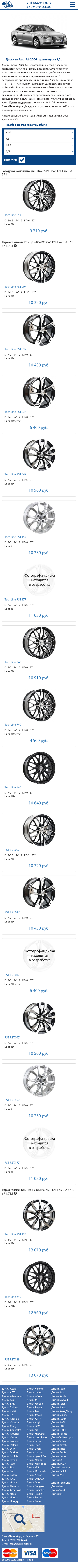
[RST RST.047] (39, 1018)
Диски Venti (58, 1490)
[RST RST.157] (39, 1080)
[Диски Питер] (7, 4)
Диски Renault (35, 1497)
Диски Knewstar (36, 1434)
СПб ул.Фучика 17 (39, 3)
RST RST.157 (12, 1100)
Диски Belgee (10, 1407)
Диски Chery (9, 1426)
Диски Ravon (34, 1494)
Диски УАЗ (57, 1475)
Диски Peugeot (36, 1486)
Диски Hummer (35, 1388)
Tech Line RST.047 (15, 474)
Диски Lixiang (35, 1452)
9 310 (39, 231)
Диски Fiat (8, 1467)
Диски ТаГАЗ (58, 1471)
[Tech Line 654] (39, 195)
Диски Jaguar (34, 1407)
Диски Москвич (60, 1467)
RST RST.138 (12, 1359)
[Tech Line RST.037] (39, 329)
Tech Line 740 (13, 662)
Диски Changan (11, 1422)
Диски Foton (9, 1475)
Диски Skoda (58, 1396)
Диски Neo (57, 1486)
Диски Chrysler (10, 1434)
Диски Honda (10, 1497)
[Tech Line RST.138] (39, 1215)
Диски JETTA (34, 1419)
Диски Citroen (10, 1437)
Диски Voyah (59, 1445)
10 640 (39, 803)
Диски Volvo (58, 1441)
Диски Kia (32, 1430)
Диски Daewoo (11, 1441)
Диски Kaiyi (33, 1422)
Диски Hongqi (10, 1501)
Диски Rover (34, 1501)
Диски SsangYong (61, 1411)
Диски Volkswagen (62, 1437)
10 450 (39, 365)
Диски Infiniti (34, 1396)
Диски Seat (58, 1392)
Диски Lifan (33, 1445)
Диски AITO (9, 1392)
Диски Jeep (33, 1411)
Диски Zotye (58, 1456)
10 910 (39, 678)
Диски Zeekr (58, 1452)
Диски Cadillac (10, 1419)
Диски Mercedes (36, 1464)
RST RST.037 (12, 912)
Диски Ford (8, 1471)
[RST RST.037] (39, 893)
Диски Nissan (34, 1475)
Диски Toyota (59, 1434)
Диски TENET (58, 1430)
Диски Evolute (10, 1456)
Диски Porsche (35, 1490)
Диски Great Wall (12, 1490)
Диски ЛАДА (58, 1464)
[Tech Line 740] (39, 642)
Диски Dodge (10, 1452)
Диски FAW (8, 1464)
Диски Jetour (34, 1415)
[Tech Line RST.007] (39, 267)
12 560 (39, 1313)
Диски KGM (33, 1426)
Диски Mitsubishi (36, 1471)
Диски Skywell (59, 1400)
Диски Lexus (34, 1441)
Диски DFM (8, 1449)
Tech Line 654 (13, 215)
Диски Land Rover (37, 1437)
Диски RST (57, 1494)
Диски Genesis (10, 1486)
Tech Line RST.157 (15, 537)
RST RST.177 (12, 1162)
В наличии (10, 160)
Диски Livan (34, 1449)
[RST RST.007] (39, 830)
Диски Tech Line (60, 1482)
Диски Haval (9, 1494)
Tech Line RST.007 (15, 286)
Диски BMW (9, 1411)
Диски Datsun (10, 1445)
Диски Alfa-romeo (12, 1396)
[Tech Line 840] (39, 1277)
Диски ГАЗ (57, 1460)
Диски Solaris (59, 1403)
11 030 (39, 616)
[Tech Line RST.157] (39, 517)
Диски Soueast (60, 1407)
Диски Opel (33, 1482)
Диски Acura (9, 1388)
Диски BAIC (8, 1403)
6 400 (39, 428)
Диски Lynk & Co (36, 1456)
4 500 (39, 741)
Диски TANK (58, 1426)
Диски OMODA (35, 1479)
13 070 (39, 1250)
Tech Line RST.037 (15, 349)
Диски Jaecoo (35, 1403)
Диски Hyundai (35, 1392)
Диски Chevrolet (11, 1430)
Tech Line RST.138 (15, 1234)
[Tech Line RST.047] (39, 455)
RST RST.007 (12, 850)
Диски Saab (58, 1388)
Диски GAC (8, 1479)
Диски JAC (33, 1400)
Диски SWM (58, 1422)
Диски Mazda (34, 1460)
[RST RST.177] (39, 1143)
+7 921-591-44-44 (39, 7)
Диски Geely (9, 1482)
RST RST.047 (12, 1037)
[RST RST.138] (39, 1340)
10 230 (39, 553)
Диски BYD (8, 1415)
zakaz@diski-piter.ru (21, 1544)
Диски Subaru (59, 1415)
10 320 (39, 303)
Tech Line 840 (13, 1297)
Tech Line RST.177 (15, 599)
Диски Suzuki (58, 1419)
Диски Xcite (58, 1449)
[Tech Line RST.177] (39, 580)
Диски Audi (8, 1400)
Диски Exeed (9, 1460)
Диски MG (33, 1467)
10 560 (39, 490)
